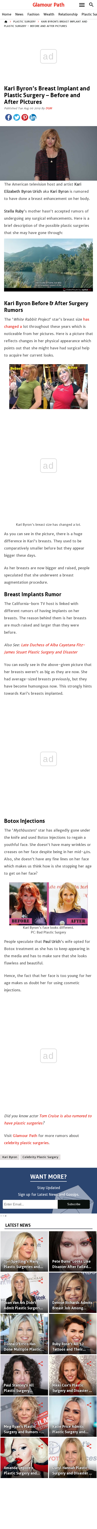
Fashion (33, 14)
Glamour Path (49, 5)
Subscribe (73, 1204)
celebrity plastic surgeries (26, 1143)
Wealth (49, 14)
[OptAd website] (77, 289)
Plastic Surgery (24, 21)
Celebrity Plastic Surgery (40, 1157)
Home (6, 14)
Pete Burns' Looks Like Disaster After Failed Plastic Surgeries (71, 1266)
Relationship (68, 14)
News (19, 14)
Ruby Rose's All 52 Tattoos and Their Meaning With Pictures (71, 1349)
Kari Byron (9, 1157)
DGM (49, 108)
